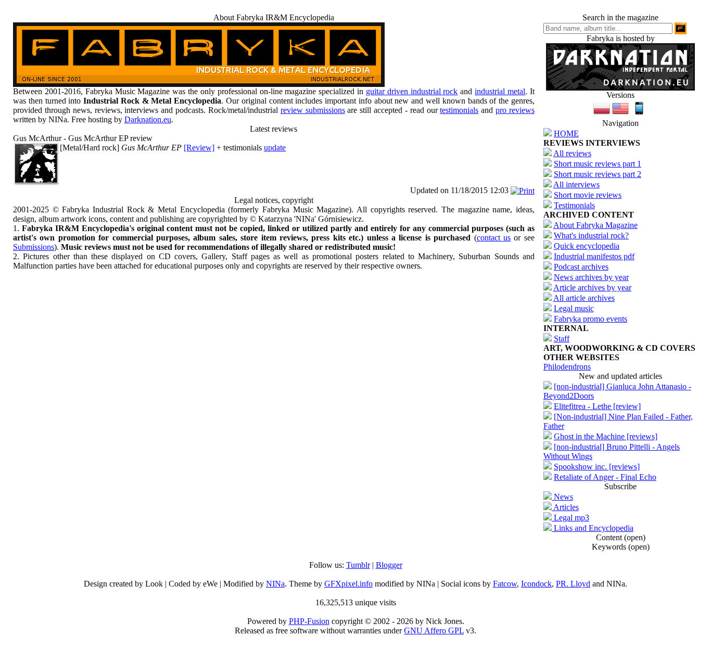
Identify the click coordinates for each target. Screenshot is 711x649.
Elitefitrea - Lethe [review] (597, 406)
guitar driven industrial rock (412, 91)
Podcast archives (581, 266)
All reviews (572, 153)
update (275, 147)
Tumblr (358, 565)
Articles (565, 507)
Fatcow (505, 583)
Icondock (536, 583)
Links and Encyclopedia (592, 528)
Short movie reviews (587, 194)
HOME (566, 133)
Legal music (574, 308)
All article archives (584, 298)
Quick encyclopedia (586, 245)
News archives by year (591, 277)
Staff (561, 338)
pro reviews (515, 110)
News (562, 496)
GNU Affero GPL (434, 630)
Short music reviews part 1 (597, 163)
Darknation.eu (147, 119)
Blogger (389, 565)
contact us (494, 237)
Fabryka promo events (590, 318)
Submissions (33, 247)
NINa (275, 583)
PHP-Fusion (309, 621)
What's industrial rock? (591, 235)
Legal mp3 (570, 517)
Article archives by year (592, 287)
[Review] (199, 147)
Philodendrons (567, 366)
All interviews (576, 184)
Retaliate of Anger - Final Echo (605, 477)
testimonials (459, 110)
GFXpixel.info (348, 583)
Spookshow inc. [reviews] (597, 466)
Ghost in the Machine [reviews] (605, 436)
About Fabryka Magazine (595, 225)
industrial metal (500, 91)
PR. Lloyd (573, 583)
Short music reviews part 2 (597, 174)
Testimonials (574, 205)
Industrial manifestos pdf (594, 256)
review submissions (313, 110)
